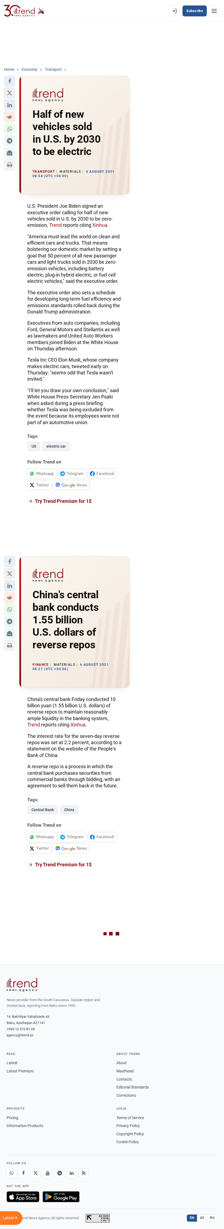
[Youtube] (47, 1173)
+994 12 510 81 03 (21, 1029)
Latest (12, 1063)
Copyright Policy (130, 1134)
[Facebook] (23, 1173)
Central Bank (42, 810)
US (33, 446)
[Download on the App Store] (23, 1196)
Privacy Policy (128, 1126)
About (121, 1063)
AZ (202, 1218)
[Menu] (214, 10)
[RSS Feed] (84, 1173)
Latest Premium (20, 1071)
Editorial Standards (132, 1087)
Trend (55, 225)
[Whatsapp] (11, 1173)
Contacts (124, 1079)
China (69, 810)
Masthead (125, 1071)
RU (212, 1218)
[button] (9, 81)
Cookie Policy (127, 1142)
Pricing (12, 1118)
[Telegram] (59, 1173)
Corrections (126, 1095)
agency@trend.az (20, 1035)
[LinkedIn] (71, 1173)
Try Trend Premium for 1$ (63, 501)
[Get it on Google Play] (61, 1196)
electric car (56, 446)
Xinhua (99, 225)
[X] (35, 1173)
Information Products (25, 1126)
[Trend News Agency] (22, 985)
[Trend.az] (24, 11)
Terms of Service (130, 1118)
